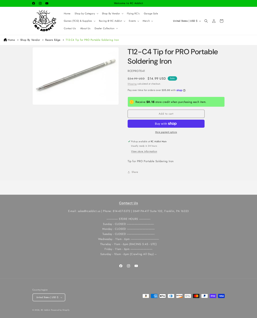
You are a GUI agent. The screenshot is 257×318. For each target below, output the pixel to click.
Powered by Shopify (60, 310)
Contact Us (128, 203)
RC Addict (45, 310)
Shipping (132, 83)
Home (11, 40)
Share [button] (135, 172)
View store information (144, 151)
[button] (86, 13)
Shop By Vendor (30, 40)
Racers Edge (52, 40)
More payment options (166, 132)
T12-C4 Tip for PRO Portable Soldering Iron (92, 40)
